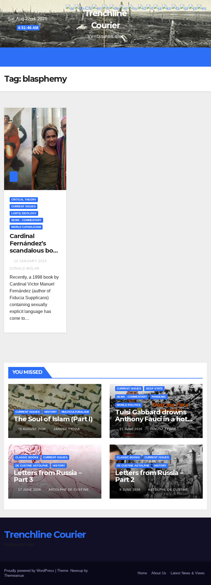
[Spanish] (202, 8)
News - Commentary (26, 220)
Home (142, 573)
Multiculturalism (75, 411)
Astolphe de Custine (69, 489)
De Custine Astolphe (31, 465)
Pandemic (159, 396)
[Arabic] (70, 8)
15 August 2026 (32, 429)
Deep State (154, 388)
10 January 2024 (31, 261)
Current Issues (23, 206)
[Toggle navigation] (109, 57)
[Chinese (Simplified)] (83, 8)
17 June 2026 (30, 489)
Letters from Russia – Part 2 (149, 476)
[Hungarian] (133, 8)
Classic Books (26, 457)
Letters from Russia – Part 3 (48, 476)
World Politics (129, 404)
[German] (115, 8)
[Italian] (150, 8)
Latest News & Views (188, 573)
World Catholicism (26, 226)
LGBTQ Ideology (24, 213)
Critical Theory (23, 199)
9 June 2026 (130, 489)
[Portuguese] (193, 8)
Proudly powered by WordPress (29, 571)
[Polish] (184, 8)
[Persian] (176, 8)
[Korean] (167, 8)
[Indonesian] (142, 8)
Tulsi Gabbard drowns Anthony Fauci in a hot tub (151, 419)
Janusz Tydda (67, 429)
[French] (106, 8)
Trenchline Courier (44, 534)
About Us (158, 573)
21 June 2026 (131, 429)
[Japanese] (158, 8)
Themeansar (14, 575)
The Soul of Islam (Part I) (53, 419)
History (51, 411)
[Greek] (124, 8)
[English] (97, 8)
